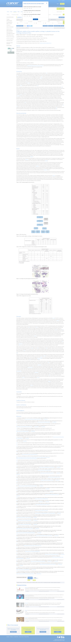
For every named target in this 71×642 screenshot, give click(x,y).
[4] (29, 8)
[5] (31, 8)
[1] (24, 8)
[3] (27, 8)
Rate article (35, 19)
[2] (26, 8)
